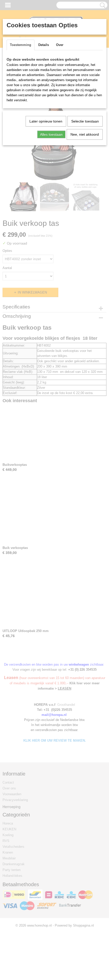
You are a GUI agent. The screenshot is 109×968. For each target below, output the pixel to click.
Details (43, 45)
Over (59, 45)
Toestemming (20, 45)
